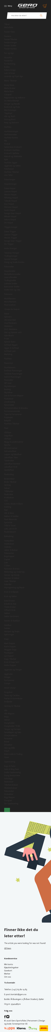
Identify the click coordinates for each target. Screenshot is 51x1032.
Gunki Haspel (9, 210)
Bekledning (8, 536)
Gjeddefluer (9, 470)
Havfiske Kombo (11, 138)
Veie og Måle (9, 748)
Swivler (7, 628)
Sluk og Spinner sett (13, 332)
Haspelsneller (9, 271)
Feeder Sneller (10, 45)
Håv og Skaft (9, 116)
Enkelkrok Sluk (10, 604)
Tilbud (6, 24)
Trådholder (8, 491)
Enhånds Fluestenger (13, 370)
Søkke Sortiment (11, 616)
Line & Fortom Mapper (14, 395)
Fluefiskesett (9, 367)
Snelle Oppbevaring (12, 772)
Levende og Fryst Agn (13, 76)
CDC (6, 500)
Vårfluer (7, 439)
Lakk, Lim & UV (10, 529)
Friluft (6, 751)
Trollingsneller (10, 280)
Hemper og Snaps (11, 631)
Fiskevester (9, 553)
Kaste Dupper (10, 646)
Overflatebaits (10, 323)
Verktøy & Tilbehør (12, 706)
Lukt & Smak (9, 73)
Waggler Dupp (10, 649)
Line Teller (8, 175)
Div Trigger (9, 244)
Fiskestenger (9, 179)
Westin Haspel (10, 194)
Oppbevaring (9, 762)
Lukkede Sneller (10, 283)
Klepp (6, 717)
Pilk (5, 141)
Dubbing (7, 507)
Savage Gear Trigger (13, 241)
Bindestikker (9, 479)
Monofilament (10, 302)
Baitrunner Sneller (12, 286)
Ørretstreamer (10, 448)
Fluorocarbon (10, 305)
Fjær (6, 510)
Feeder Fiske (9, 32)
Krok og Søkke (10, 596)
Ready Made (9, 85)
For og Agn (9, 53)
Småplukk (8, 701)
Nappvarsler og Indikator (14, 97)
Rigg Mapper (9, 797)
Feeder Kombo (10, 49)
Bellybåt (7, 420)
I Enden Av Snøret (12, 309)
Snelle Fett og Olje (12, 290)
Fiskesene (8, 294)
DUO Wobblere (10, 329)
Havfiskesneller (10, 134)
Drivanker (8, 745)
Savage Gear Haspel (12, 213)
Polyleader (8, 417)
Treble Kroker (10, 607)
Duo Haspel (9, 204)
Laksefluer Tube (11, 457)
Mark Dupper (9, 643)
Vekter (7, 720)
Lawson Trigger (11, 234)
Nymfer (7, 445)
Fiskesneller (9, 266)
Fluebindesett (10, 532)
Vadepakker (9, 541)
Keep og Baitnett (11, 122)
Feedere (7, 36)
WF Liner (8, 383)
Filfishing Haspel (11, 198)
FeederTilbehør (10, 39)
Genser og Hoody (11, 575)
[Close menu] (7, 810)
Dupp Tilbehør (10, 659)
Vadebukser (9, 544)
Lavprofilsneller (10, 277)
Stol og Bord (9, 119)
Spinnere (8, 317)
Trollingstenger (11, 256)
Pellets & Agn (10, 70)
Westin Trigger (10, 238)
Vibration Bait (10, 320)
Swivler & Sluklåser (12, 621)
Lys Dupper (9, 656)
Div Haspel (8, 223)
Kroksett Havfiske (12, 150)
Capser (7, 559)
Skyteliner (8, 392)
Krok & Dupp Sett (11, 662)
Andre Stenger (10, 248)
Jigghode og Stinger (13, 669)
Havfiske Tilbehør (11, 172)
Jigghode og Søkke (12, 166)
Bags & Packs (9, 766)
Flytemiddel (9, 405)
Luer (6, 562)
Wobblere (8, 326)
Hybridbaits (9, 335)
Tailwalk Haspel (10, 201)
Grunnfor (8, 57)
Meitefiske (8, 27)
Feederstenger (10, 42)
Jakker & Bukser (11, 550)
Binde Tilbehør (10, 482)
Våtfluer (7, 432)
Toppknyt (8, 113)
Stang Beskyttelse (12, 775)
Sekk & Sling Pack (11, 769)
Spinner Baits (9, 342)
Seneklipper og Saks (12, 732)
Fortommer (9, 680)
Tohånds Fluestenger (13, 374)
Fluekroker (8, 494)
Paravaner (8, 738)
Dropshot (8, 692)
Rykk (6, 159)
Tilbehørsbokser (11, 785)
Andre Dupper (10, 665)
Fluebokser (8, 399)
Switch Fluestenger (12, 377)
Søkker (7, 613)
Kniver (6, 742)
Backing (7, 389)
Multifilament (10, 298)
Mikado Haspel (10, 216)
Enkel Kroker (9, 601)
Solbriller (8, 584)
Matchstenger (10, 110)
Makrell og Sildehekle (13, 156)
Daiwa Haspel (9, 188)
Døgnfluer (8, 435)
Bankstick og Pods (12, 107)
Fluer (6, 428)
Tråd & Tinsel (9, 525)
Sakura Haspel (10, 219)
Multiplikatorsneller (12, 274)
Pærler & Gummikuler (13, 698)
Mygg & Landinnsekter (13, 442)
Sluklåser (8, 625)
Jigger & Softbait (11, 348)
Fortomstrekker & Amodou (16, 408)
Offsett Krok (9, 610)
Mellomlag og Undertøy (14, 572)
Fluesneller (8, 380)
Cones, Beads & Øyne (13, 504)
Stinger (7, 677)
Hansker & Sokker (11, 578)
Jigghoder (8, 674)
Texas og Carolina (11, 695)
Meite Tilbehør (10, 81)
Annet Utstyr (10, 688)
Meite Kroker (9, 88)
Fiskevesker (9, 791)
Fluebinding (9, 474)
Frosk (6, 338)
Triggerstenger (11, 227)
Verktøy (7, 485)
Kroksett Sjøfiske (11, 153)
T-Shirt (7, 565)
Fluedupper (9, 653)
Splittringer (9, 634)
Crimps (7, 683)
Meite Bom (9, 91)
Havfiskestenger (11, 131)
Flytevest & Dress (11, 569)
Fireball (7, 144)
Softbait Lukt (10, 351)
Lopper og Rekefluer (13, 454)
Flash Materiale (10, 519)
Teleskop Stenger (11, 253)
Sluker (6, 314)
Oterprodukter (10, 735)
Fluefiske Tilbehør (11, 424)
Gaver (6, 757)
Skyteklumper (10, 386)
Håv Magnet (9, 713)
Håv (5, 710)
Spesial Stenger (11, 259)
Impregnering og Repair (14, 587)
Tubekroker (9, 460)
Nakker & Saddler (11, 516)
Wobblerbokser (10, 788)
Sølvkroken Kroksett (13, 147)
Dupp (6, 639)
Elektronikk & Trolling (13, 754)
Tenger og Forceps (12, 729)
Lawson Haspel (10, 191)
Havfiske (7, 127)
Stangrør (8, 800)
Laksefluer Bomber (12, 464)
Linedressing (9, 402)
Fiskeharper (9, 169)
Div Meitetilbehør (11, 101)
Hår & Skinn (9, 513)
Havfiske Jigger (10, 162)
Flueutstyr (8, 363)
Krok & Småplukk (11, 592)
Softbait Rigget (11, 345)
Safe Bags (8, 778)
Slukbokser (8, 782)
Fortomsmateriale (12, 411)
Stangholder (9, 723)
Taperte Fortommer (13, 414)
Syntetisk (8, 522)
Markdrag (8, 354)
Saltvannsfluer (10, 451)
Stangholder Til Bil (12, 726)
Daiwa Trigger (10, 231)
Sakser (7, 488)
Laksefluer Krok (10, 467)
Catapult (8, 94)
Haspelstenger (10, 184)
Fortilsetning (9, 64)
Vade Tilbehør (10, 581)
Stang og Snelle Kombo (14, 262)
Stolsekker (8, 794)
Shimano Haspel (11, 207)
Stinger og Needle (12, 104)
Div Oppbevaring (11, 803)
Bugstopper (9, 556)
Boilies (7, 67)
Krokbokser (9, 497)
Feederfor (8, 61)
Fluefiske (8, 359)
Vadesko (7, 547)
